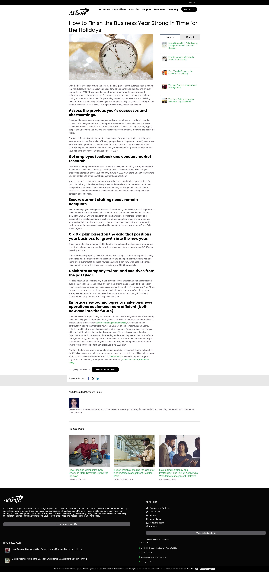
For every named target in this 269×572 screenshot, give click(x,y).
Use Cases (155, 512)
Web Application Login (206, 533)
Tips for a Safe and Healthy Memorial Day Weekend (181, 100)
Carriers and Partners (160, 508)
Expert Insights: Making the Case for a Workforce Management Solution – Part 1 (134, 472)
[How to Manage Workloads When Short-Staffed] (164, 57)
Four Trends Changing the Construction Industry (180, 72)
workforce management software (111, 323)
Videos (153, 515)
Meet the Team (157, 523)
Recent (190, 37)
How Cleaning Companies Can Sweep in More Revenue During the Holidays (88, 472)
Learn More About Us (67, 524)
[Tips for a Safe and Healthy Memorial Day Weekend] (164, 99)
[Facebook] (88, 378)
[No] (266, 569)
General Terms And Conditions (157, 540)
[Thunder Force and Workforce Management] (164, 85)
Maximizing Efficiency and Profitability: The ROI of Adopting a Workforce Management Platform (178, 472)
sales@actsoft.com (147, 562)
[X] (93, 378)
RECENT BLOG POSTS (12, 542)
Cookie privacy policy (207, 569)
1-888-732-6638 (146, 552)
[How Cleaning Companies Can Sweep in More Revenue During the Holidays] (89, 451)
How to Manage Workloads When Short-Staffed (181, 58)
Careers (153, 526)
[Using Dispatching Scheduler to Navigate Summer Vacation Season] (164, 43)
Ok (197, 569)
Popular (170, 37)
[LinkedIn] (98, 378)
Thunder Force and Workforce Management (182, 86)
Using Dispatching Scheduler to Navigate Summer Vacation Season (183, 45)
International (155, 519)
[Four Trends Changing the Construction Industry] (164, 71)
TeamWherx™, (116, 356)
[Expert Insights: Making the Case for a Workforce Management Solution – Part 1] (134, 451)
